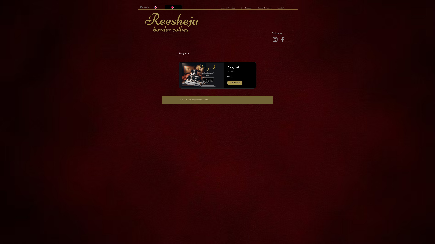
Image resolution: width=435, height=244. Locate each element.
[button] (227, 7)
